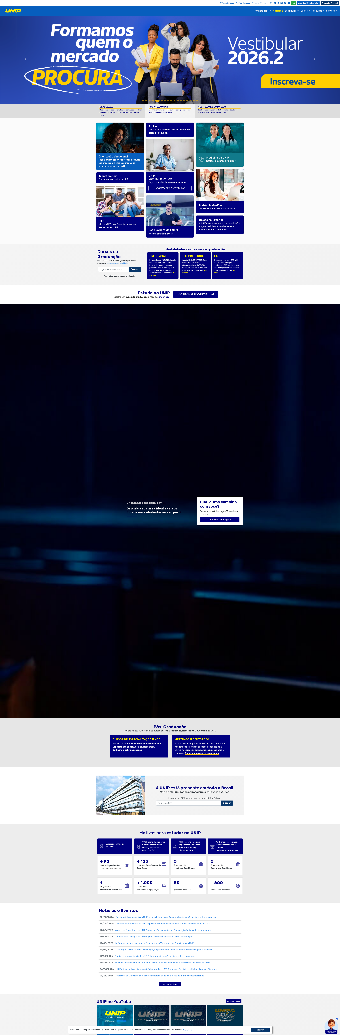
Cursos (304, 11)
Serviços (330, 11)
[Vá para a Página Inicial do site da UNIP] (13, 10)
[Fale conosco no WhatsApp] (294, 3)
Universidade (262, 11)
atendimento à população (148, 889)
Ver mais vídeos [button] (233, 1001)
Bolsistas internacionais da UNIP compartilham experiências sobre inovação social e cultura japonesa (166, 917)
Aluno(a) (334, 3)
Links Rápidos (261, 3)
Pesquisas (317, 11)
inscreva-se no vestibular (117, 263)
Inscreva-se (196, 294)
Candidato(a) (312, 3)
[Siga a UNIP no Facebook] (274, 3)
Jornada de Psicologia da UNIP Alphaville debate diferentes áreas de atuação (153, 936)
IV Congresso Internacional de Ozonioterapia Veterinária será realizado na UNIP (154, 943)
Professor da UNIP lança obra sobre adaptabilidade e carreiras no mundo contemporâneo (160, 975)
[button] (187, 1029)
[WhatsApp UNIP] (293, 3)
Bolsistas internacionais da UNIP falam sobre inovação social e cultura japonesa (155, 956)
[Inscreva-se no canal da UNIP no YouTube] (289, 3)
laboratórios (142, 886)
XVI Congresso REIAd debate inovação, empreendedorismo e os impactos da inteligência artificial (163, 949)
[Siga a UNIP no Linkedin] (278, 3)
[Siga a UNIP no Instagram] (281, 3)
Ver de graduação (119, 276)
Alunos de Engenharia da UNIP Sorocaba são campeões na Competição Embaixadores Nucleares (163, 930)
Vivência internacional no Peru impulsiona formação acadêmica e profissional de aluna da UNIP (163, 923)
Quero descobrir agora (220, 519)
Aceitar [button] (260, 1030)
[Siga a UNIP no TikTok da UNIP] (285, 3)
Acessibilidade (228, 3)
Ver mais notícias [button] (170, 984)
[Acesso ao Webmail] (271, 3)
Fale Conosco (244, 3)
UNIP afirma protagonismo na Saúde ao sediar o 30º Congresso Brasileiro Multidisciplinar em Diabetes (166, 969)
